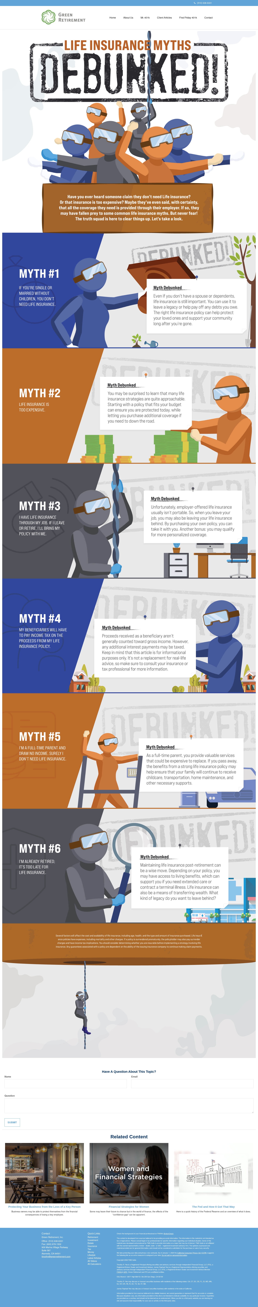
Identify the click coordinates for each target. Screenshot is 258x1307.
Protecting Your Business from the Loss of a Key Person (44, 1206)
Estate (91, 1243)
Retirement (93, 1237)
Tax (89, 1249)
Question (9, 1095)
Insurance (92, 1246)
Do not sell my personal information (174, 1255)
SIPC (125, 1272)
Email (134, 1076)
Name (7, 1076)
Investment (93, 1240)
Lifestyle (91, 1254)
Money (91, 1251)
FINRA (119, 1272)
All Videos (92, 1260)
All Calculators (94, 1263)
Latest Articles (94, 1257)
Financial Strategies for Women (129, 1206)
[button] (128, 17)
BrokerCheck (168, 1233)
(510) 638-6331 (204, 2)
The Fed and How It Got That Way (213, 1206)
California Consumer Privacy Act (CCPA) (192, 1253)
